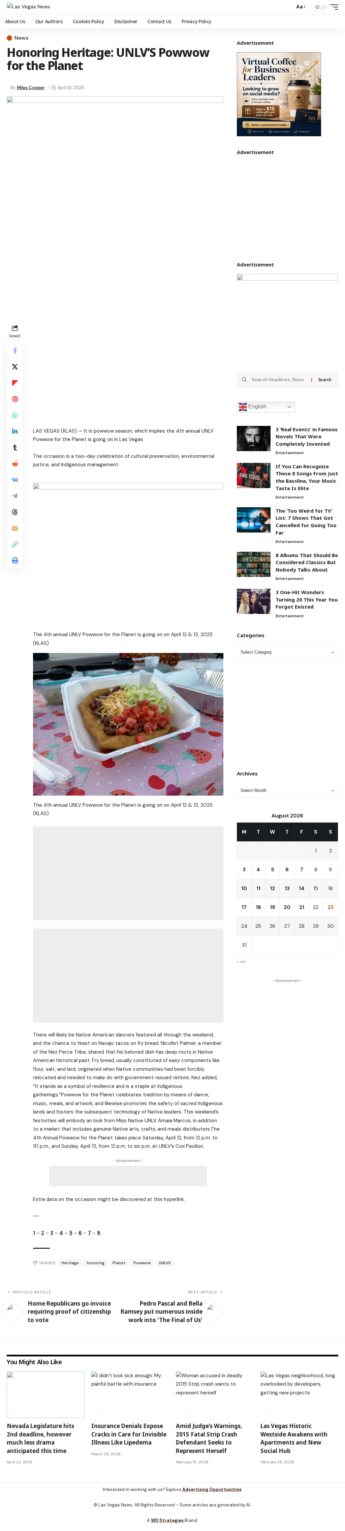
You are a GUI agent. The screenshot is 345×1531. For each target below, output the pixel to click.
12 (272, 888)
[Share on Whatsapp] (15, 415)
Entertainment (290, 452)
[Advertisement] (128, 370)
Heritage (70, 1263)
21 (301, 907)
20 (287, 907)
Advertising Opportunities (212, 1489)
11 (258, 888)
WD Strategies (167, 1520)
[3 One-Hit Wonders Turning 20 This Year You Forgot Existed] (254, 601)
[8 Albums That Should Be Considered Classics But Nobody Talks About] (254, 564)
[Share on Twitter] (15, 367)
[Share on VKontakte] (15, 480)
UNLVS (165, 1263)
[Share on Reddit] (15, 463)
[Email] (15, 528)
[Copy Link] (15, 544)
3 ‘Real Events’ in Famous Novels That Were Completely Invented (307, 436)
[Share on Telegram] (15, 496)
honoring (95, 1263)
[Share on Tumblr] (15, 447)
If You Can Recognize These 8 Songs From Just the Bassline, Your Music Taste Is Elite (307, 477)
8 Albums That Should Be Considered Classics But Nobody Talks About (307, 562)
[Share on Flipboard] (15, 383)
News (21, 38)
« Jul (241, 961)
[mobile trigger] (332, 7)
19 (272, 907)
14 (302, 888)
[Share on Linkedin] (15, 431)
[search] (288, 7)
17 (244, 907)
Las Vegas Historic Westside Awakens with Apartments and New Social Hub (293, 1438)
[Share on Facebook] (15, 350)
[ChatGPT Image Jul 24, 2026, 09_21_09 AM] (279, 93)
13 (287, 888)
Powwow (142, 1263)
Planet (119, 1263)
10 (244, 888)
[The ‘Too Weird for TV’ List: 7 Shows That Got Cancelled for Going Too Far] (254, 520)
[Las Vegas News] (28, 7)
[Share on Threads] (15, 512)
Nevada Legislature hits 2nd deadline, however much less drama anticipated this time (40, 1438)
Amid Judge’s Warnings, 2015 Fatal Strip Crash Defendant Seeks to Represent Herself (209, 1438)
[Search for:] (279, 379)
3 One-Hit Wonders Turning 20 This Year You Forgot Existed (307, 599)
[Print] (15, 560)
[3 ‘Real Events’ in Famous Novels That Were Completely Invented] (254, 438)
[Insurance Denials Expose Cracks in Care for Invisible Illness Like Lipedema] (130, 1395)
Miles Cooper (31, 87)
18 (258, 907)
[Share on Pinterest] (15, 399)
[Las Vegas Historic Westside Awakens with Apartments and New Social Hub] (299, 1395)
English (256, 406)
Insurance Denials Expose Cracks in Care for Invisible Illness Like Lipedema (128, 1434)
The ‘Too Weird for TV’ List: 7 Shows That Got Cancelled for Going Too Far (306, 521)
